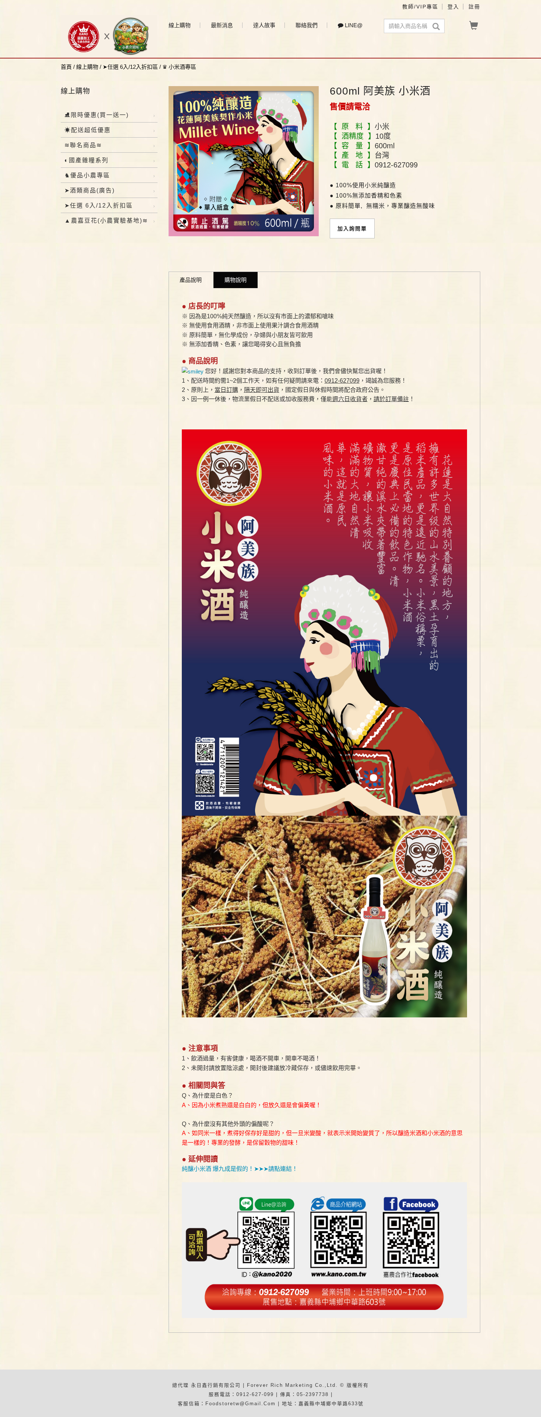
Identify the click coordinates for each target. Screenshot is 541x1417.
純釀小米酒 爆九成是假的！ (218, 1169)
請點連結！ (283, 1169)
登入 (453, 7)
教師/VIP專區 (420, 7)
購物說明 (235, 280)
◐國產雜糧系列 (86, 160)
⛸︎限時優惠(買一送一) (96, 115)
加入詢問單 (352, 228)
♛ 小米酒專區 (179, 67)
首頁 (66, 67)
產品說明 (191, 280)
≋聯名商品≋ (83, 145)
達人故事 (264, 25)
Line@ (353, 25)
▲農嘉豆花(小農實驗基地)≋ (106, 220)
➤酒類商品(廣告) (89, 190)
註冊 (474, 7)
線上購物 (180, 25)
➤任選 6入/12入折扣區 (130, 67)
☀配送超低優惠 (87, 130)
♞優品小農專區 (87, 175)
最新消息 (222, 25)
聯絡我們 (307, 25)
